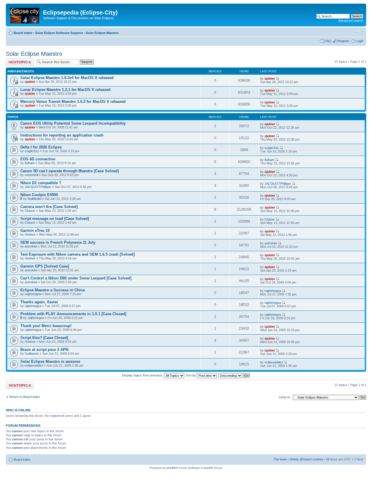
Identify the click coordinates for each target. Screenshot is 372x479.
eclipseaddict (34, 365)
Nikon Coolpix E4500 (39, 195)
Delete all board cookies (306, 459)
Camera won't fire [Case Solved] (49, 206)
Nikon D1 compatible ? (40, 183)
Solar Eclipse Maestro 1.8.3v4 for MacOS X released (67, 78)
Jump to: (284, 397)
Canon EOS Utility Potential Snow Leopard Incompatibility (73, 123)
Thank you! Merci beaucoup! (45, 326)
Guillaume (32, 353)
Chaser (30, 210)
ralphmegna (33, 294)
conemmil (31, 175)
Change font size (359, 31)
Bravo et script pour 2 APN (44, 349)
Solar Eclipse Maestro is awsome (50, 361)
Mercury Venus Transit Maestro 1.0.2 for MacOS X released (73, 101)
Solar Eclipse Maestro (102, 33)
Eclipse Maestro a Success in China (52, 290)
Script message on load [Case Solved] (54, 218)
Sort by (191, 375)
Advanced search (350, 20)
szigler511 (32, 151)
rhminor (30, 234)
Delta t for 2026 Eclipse (41, 147)
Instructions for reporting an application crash (61, 135)
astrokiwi (31, 246)
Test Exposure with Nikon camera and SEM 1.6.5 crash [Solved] (77, 254)
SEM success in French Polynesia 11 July (57, 242)
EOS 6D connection (38, 159)
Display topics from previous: (143, 375)
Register (343, 41)
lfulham (30, 163)
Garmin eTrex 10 (35, 230)
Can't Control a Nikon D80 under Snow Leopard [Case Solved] (75, 278)
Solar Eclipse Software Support (59, 33)
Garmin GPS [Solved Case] (44, 266)
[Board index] (25, 14)
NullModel (34, 198)
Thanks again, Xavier (39, 302)
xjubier (30, 81)
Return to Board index (24, 397)
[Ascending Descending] (234, 375)
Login (359, 41)
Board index (23, 33)
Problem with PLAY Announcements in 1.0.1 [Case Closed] (73, 314)
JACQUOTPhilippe (38, 187)
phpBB (171, 467)
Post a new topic (17, 60)
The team (280, 459)
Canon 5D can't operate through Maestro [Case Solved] (69, 171)
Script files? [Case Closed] (44, 338)
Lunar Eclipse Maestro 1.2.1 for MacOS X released (65, 89)
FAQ (328, 41)
